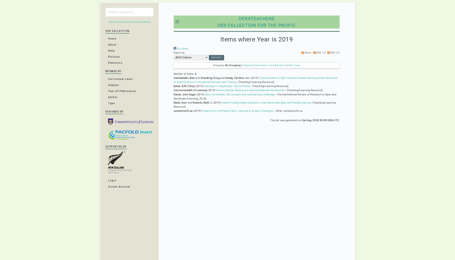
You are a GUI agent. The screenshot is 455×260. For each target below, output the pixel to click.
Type (111, 103)
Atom (307, 52)
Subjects (248, 65)
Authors (281, 65)
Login (112, 180)
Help (111, 50)
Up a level (182, 48)
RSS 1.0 (320, 52)
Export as (179, 52)
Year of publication (122, 91)
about (112, 44)
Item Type (294, 65)
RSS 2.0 (335, 52)
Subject (113, 85)
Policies (114, 56)
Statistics (115, 62)
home (112, 38)
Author (113, 97)
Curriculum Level (265, 65)
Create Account (119, 186)
